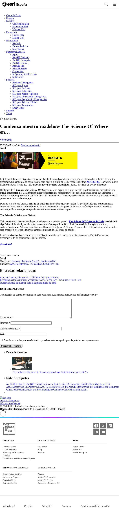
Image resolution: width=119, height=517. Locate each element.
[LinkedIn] (110, 425)
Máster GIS (18, 37)
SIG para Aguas (20, 85)
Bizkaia (100, 221)
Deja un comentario (30, 145)
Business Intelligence (22, 82)
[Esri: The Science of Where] (9, 429)
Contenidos (18, 71)
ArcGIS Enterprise (21, 60)
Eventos (10, 21)
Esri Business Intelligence (40, 389)
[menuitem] (20, 446)
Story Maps (18, 49)
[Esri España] (14, 4)
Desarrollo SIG (21, 386)
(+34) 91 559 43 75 (9, 400)
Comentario (6, 317)
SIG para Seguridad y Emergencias (29, 99)
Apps (15, 54)
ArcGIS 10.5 (93, 182)
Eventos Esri (36, 264)
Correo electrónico (10, 328)
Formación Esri (77, 384)
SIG (87, 384)
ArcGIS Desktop (20, 57)
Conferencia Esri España (53, 384)
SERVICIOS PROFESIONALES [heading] (15, 468)
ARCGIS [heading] (76, 440)
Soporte (10, 110)
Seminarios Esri (20, 26)
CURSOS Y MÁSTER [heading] (46, 468)
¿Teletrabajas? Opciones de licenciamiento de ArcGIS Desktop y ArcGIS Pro (50, 372)
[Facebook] (96, 425)
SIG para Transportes (22, 105)
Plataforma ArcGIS (15, 51)
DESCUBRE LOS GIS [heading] (46, 440)
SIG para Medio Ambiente (25, 93)
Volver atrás (6, 139)
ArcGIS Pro (18, 65)
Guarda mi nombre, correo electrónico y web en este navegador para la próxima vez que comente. (51, 340)
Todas (9, 113)
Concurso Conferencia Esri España (70, 389)
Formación (11, 32)
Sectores (10, 79)
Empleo (10, 18)
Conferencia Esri (20, 23)
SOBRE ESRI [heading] (8, 440)
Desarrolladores (20, 46)
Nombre (5, 323)
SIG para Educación (22, 91)
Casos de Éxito (13, 15)
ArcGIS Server (19, 68)
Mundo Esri (12, 40)
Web (2, 334)
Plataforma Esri (105, 386)
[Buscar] (106, 4)
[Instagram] (96, 432)
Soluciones (17, 77)
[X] (103, 425)
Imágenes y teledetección (24, 74)
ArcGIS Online (19, 63)
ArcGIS (10, 384)
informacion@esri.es (10, 403)
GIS (68, 384)
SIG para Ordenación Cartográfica (29, 96)
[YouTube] (103, 432)
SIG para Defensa (21, 88)
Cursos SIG (18, 35)
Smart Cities (18, 107)
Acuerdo (16, 43)
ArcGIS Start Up (76, 386)
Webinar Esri (18, 29)
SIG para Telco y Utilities (24, 102)
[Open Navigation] (115, 4)
